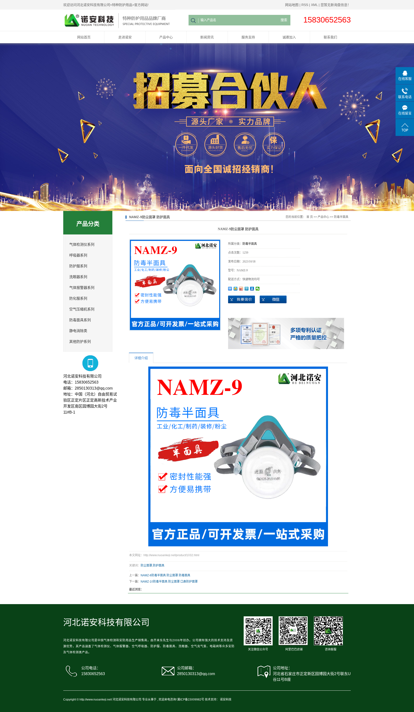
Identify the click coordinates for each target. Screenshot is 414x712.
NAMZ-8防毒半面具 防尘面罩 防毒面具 (165, 575)
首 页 (309, 217)
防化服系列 (78, 298)
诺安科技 (225, 699)
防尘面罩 (146, 565)
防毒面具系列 (80, 320)
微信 (273, 299)
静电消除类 (78, 331)
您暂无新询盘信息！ (336, 5)
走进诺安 (125, 37)
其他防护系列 (80, 342)
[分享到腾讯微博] (247, 289)
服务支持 (248, 37)
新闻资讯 (207, 37)
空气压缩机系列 (81, 309)
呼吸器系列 (78, 255)
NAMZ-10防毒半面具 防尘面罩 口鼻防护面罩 (169, 581)
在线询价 (241, 299)
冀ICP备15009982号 (190, 699)
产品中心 (166, 37)
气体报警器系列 (81, 288)
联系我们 (330, 37)
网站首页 (84, 37)
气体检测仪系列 (81, 244)
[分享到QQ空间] (236, 289)
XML (314, 5)
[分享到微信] (258, 289)
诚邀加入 (289, 37)
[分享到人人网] (252, 289)
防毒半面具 (341, 217)
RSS (304, 5)
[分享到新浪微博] (241, 289)
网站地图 (292, 5)
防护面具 (158, 565)
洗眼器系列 (78, 277)
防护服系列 (78, 266)
